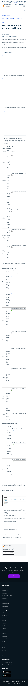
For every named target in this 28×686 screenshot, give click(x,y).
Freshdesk (4, 587)
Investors (4, 620)
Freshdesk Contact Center (8, 595)
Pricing (3, 653)
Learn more (19, 553)
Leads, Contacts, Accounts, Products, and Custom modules (12, 19)
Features (4, 650)
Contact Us (4, 638)
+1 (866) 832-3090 (8, 662)
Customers (4, 623)
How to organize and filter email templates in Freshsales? (12, 538)
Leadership (4, 615)
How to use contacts (7, 532)
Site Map (23, 681)
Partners (4, 631)
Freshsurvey (5, 606)
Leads (3, 22)
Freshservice (5, 590)
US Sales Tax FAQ (6, 644)
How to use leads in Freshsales (10, 529)
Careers (4, 633)
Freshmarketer (5, 603)
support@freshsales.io (9, 664)
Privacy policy (6, 681)
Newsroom (4, 636)
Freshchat (4, 601)
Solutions (4, 625)
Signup (3, 655)
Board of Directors (6, 617)
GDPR (3, 641)
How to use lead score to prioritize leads (12, 534)
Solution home (6, 15)
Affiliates (4, 628)
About (3, 612)
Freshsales (4, 593)
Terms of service (15, 681)
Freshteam (4, 598)
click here (16, 3)
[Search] (24, 11)
